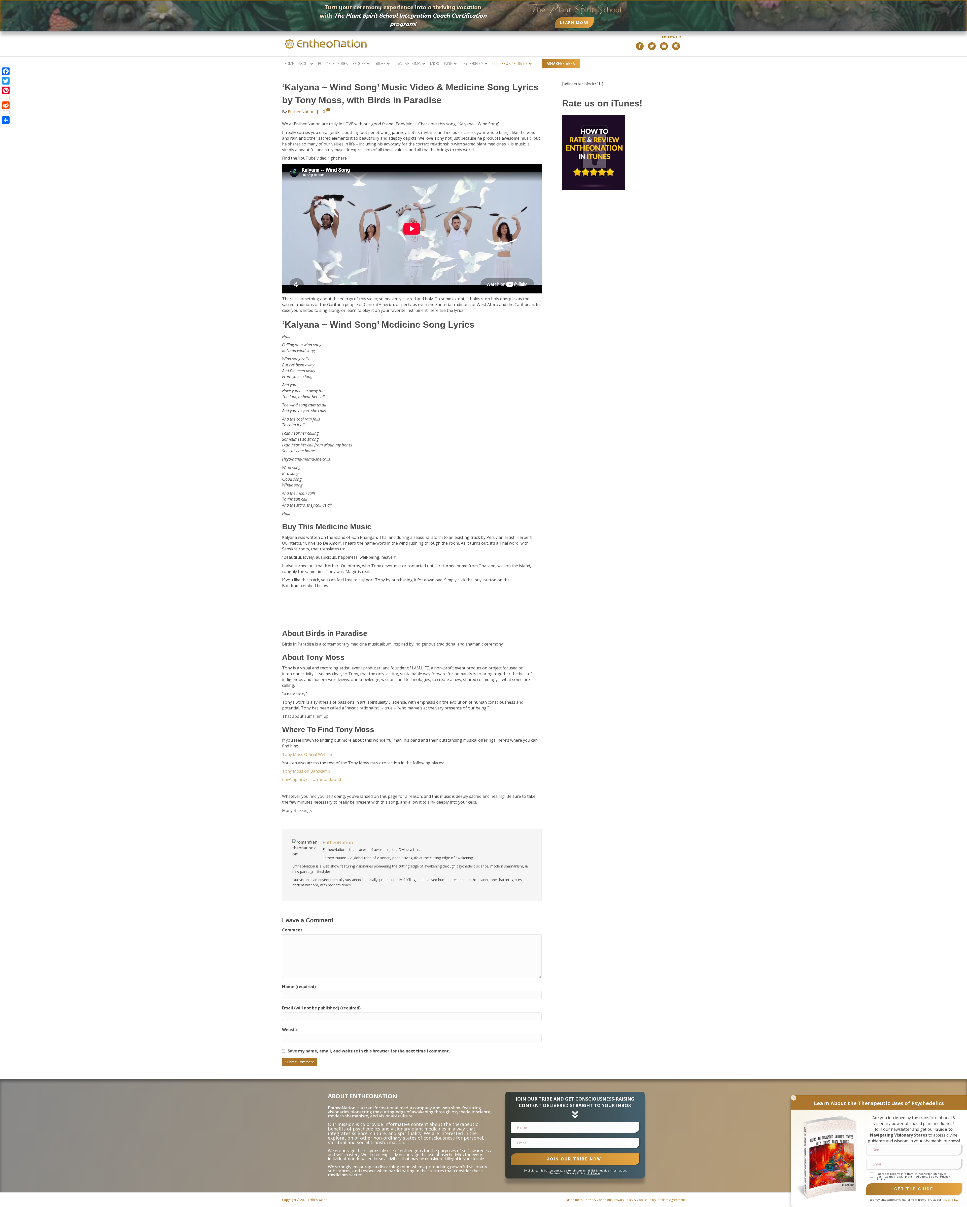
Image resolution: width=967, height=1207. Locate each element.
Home (289, 63)
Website (290, 1029)
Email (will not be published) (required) (321, 1008)
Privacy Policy (623, 1200)
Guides (380, 63)
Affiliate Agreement (671, 1200)
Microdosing (441, 63)
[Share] (6, 120)
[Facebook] (6, 71)
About (304, 63)
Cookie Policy (646, 1200)
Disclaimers (574, 1200)
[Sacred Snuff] (827, 1157)
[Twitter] (6, 81)
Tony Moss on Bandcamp (306, 771)
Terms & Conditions (598, 1200)
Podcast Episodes (333, 63)
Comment (292, 930)
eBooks (359, 63)
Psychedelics (472, 63)
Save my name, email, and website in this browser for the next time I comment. (369, 1051)
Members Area (561, 63)
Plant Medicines (408, 63)
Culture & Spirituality (510, 63)
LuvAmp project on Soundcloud (311, 779)
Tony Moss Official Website (307, 754)
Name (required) (299, 986)
